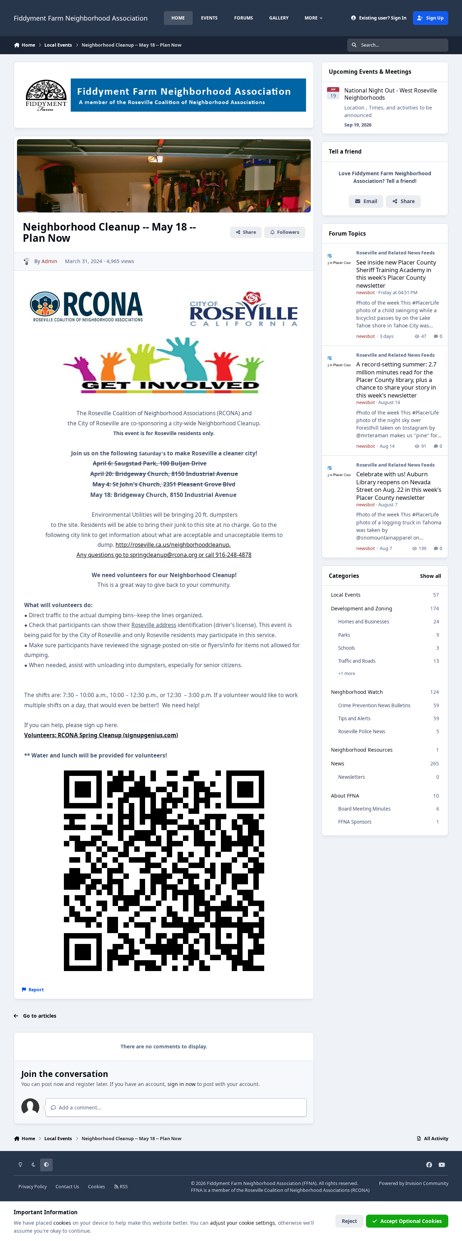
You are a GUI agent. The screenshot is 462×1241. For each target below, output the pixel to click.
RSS (123, 1187)
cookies (62, 1222)
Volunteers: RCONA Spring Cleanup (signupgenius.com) (101, 735)
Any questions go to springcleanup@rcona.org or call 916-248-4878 (164, 555)
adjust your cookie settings (242, 1222)
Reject (349, 1221)
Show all (430, 575)
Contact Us (67, 1187)
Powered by (413, 1183)
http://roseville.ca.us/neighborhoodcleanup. (173, 545)
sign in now (181, 1084)
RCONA (360, 1190)
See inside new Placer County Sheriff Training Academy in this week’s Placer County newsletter (396, 273)
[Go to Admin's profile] (26, 261)
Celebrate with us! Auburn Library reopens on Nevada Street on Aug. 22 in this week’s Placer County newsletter (398, 485)
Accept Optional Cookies (411, 1221)
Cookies (96, 1187)
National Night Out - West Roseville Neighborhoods (390, 94)
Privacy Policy (32, 1187)
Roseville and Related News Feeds (395, 252)
